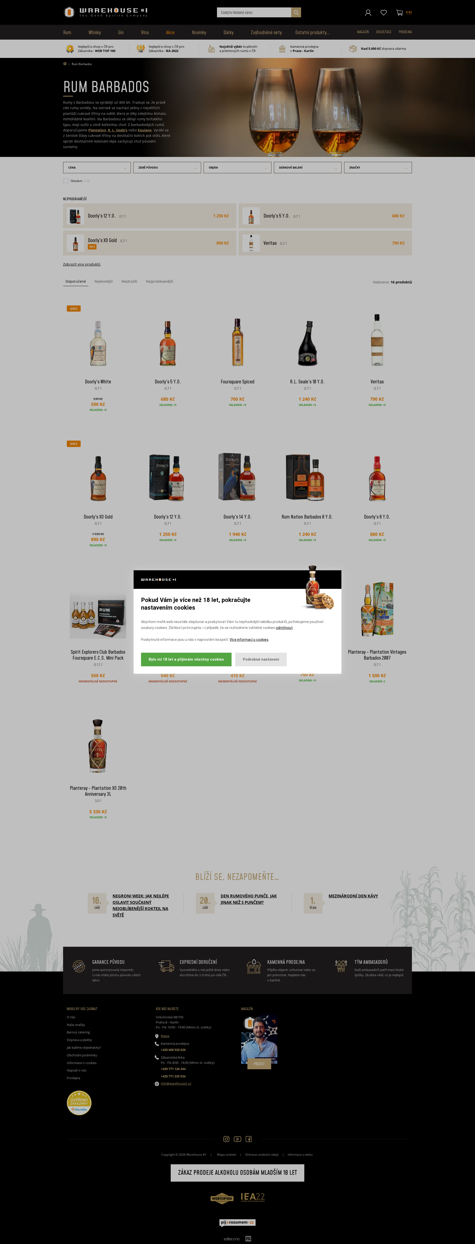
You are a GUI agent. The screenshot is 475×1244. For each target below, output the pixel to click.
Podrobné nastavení (261, 659)
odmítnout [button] (284, 628)
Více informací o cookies (249, 640)
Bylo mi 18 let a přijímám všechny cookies (186, 659)
